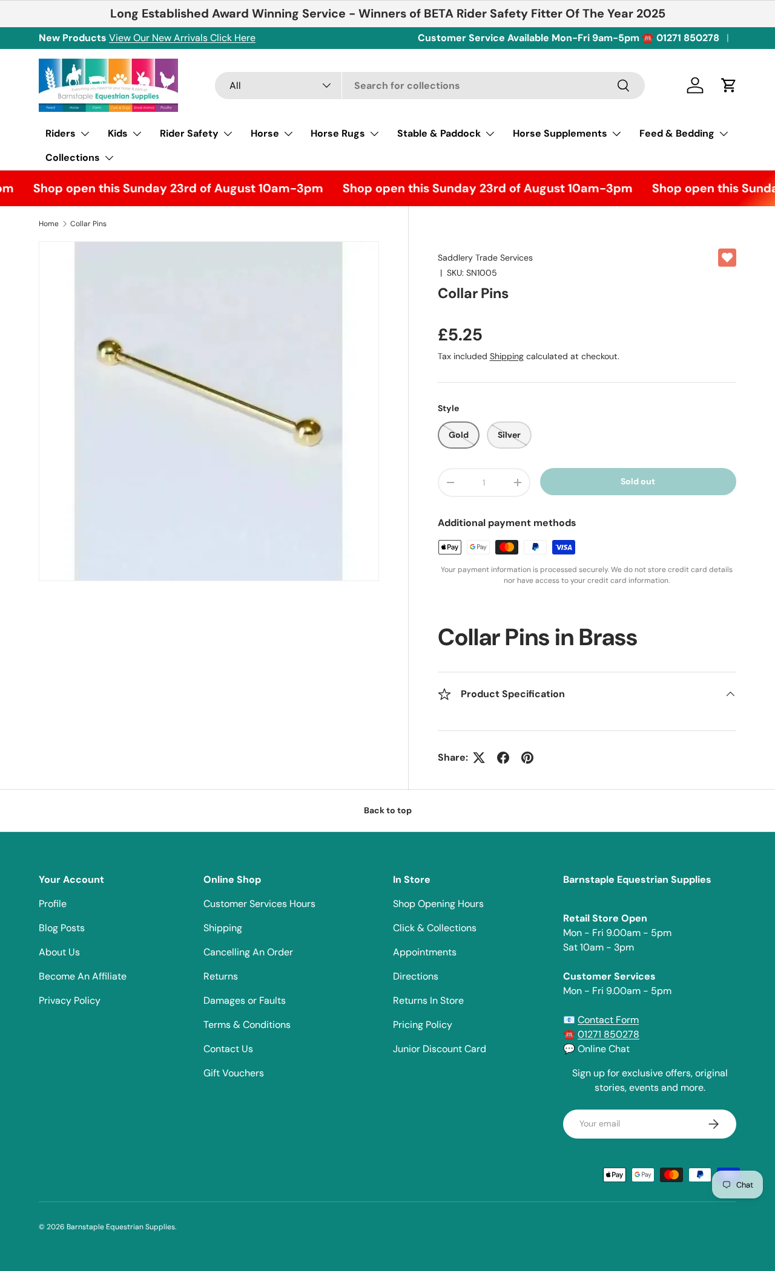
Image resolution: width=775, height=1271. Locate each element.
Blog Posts (62, 928)
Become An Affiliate (83, 976)
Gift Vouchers (233, 1073)
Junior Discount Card (439, 1048)
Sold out (638, 481)
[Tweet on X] (479, 758)
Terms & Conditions (247, 1024)
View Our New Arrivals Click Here (182, 37)
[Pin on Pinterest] (527, 758)
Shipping (507, 356)
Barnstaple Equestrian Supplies (121, 1227)
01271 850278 (608, 1034)
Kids (118, 133)
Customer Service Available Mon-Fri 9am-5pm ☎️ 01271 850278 (568, 37)
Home (49, 223)
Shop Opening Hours (438, 903)
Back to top (388, 810)
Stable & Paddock (439, 133)
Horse (265, 133)
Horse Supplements (560, 133)
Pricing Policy (422, 1024)
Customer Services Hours (259, 903)
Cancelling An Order (248, 952)
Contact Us (228, 1048)
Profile (53, 903)
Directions (415, 976)
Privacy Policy (70, 1000)
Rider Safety (189, 133)
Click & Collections (435, 928)
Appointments (425, 952)
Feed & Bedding (676, 133)
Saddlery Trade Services (485, 257)
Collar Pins (88, 223)
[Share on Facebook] (503, 758)
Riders (60, 133)
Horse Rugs (338, 133)
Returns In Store (428, 1000)
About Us (59, 952)
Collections (72, 157)
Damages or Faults (244, 1000)
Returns (220, 976)
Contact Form (608, 1019)
